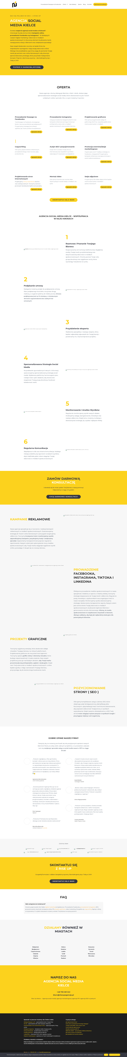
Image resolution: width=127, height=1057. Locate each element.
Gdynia (35, 956)
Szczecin (91, 949)
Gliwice (35, 958)
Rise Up (25, 1052)
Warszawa (91, 953)
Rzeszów (91, 947)
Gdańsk (35, 953)
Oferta (64, 4)
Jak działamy (72, 4)
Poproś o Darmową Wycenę (27, 67)
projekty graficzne (60, 909)
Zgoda (106, 1054)
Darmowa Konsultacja (100, 4)
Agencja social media (49, 998)
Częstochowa (35, 951)
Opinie (80, 4)
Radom (63, 958)
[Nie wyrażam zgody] (125, 1055)
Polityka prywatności (115, 1054)
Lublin (63, 951)
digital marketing (50, 907)
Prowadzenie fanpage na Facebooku (51, 4)
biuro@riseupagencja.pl (63, 995)
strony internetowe (29, 181)
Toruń (91, 951)
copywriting (88, 909)
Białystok (35, 947)
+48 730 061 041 (63, 992)
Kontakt (89, 4)
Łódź (63, 953)
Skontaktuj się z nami (64, 200)
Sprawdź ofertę (36, 132)
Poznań (63, 956)
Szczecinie (44, 828)
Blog (84, 4)
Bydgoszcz (35, 949)
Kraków (63, 949)
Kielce (63, 947)
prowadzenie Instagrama (87, 907)
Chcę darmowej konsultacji (63, 497)
